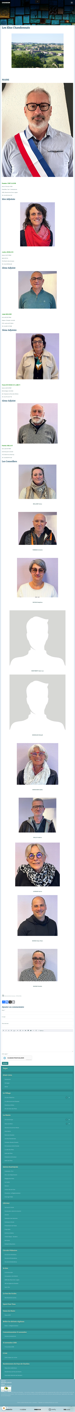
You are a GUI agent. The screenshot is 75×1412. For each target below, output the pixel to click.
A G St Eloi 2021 (9, 1272)
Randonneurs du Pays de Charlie (13, 1371)
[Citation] (17, 1030)
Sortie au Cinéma (9, 1233)
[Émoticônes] (36, 1030)
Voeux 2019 (8, 1315)
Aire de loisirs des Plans (11, 1108)
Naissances (8, 1079)
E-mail (3, 1017)
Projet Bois (7, 1229)
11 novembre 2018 (9, 1347)
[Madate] (22, 1409)
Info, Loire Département (11, 1174)
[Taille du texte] (11, 1030)
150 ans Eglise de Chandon (11, 1283)
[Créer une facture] (66, 1409)
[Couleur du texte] (14, 1030)
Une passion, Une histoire (11, 1276)
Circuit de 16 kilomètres (11, 1262)
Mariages (7, 1083)
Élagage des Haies (9, 1178)
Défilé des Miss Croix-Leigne (12, 1280)
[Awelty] (52, 1409)
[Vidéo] (30, 1030)
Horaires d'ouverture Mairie (12, 1127)
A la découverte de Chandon (12, 1101)
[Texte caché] (25, 1030)
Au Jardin (7, 1182)
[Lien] (22, 1030)
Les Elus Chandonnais (10, 1138)
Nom (3, 1010)
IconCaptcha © (28, 1059)
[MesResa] (37, 1409)
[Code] (33, 1030)
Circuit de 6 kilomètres (10, 1254)
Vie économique (9, 1119)
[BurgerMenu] (72, 2)
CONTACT (3, 1381)
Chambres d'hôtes (9, 1105)
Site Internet (5, 1023)
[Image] (28, 1030)
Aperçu (41, 1030)
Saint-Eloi (7, 1287)
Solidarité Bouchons (10, 1244)
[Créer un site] (8, 1409)
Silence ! (7, 1186)
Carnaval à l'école (9, 1207)
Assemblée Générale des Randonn (13, 1375)
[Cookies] (4, 1408)
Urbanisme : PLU (9, 1171)
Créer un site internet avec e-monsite (27, 1402)
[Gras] (3, 1030)
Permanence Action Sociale (12, 1146)
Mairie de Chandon (9, 1135)
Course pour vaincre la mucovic (13, 1211)
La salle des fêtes (9, 1149)
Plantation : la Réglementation (12, 1193)
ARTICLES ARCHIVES (6, 1386)
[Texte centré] (20, 1030)
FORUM (3, 1384)
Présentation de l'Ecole (11, 1225)
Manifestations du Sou (10, 1297)
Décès (6, 1086)
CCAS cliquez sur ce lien (11, 1357)
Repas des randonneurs (11, 1368)
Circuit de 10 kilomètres (11, 1258)
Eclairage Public (9, 1197)
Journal (7, 1214)
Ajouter (5, 1063)
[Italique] (6, 1030)
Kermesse (7, 1240)
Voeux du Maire (9, 1123)
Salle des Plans (8, 1153)
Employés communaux (10, 1157)
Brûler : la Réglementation (11, 1325)
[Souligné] (8, 1030)
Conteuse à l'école (9, 1222)
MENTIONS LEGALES (6, 1382)
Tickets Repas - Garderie (11, 1236)
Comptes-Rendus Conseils (11, 1142)
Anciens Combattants (10, 1336)
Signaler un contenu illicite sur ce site (48, 1402)
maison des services (10, 1189)
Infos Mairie (8, 1131)
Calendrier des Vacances (11, 1218)
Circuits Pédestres (9, 1097)
